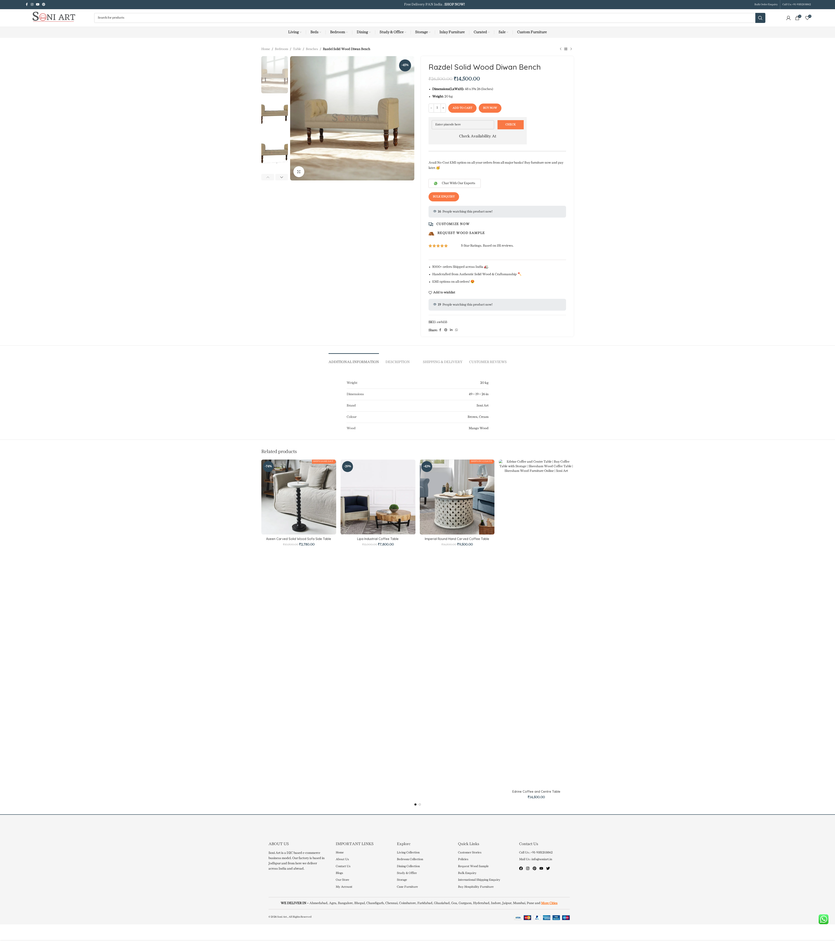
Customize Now (453, 224)
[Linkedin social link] (451, 330)
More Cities (549, 903)
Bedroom (281, 49)
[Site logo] (51, 17)
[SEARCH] (760, 18)
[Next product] (571, 49)
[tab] (354, 360)
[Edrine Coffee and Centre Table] (536, 623)
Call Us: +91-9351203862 (796, 4)
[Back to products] (565, 49)
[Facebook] (521, 868)
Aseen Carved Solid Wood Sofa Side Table (298, 539)
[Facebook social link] (26, 5)
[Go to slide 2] (420, 804)
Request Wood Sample (461, 233)
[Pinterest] (534, 868)
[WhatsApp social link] (456, 330)
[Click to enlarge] (298, 171)
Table (297, 49)
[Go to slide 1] (415, 804)
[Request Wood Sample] (431, 234)
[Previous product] (560, 49)
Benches (312, 49)
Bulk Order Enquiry (766, 4)
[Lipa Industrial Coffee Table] (378, 497)
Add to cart (462, 108)
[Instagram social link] (32, 5)
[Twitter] (548, 868)
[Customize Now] (431, 224)
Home (265, 49)
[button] (267, 177)
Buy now (490, 108)
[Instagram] (528, 868)
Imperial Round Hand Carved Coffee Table (457, 539)
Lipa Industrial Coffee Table (378, 539)
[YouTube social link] (38, 5)
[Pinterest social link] (43, 5)
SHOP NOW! (454, 4)
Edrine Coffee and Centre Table (536, 791)
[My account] (788, 18)
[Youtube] (541, 868)
